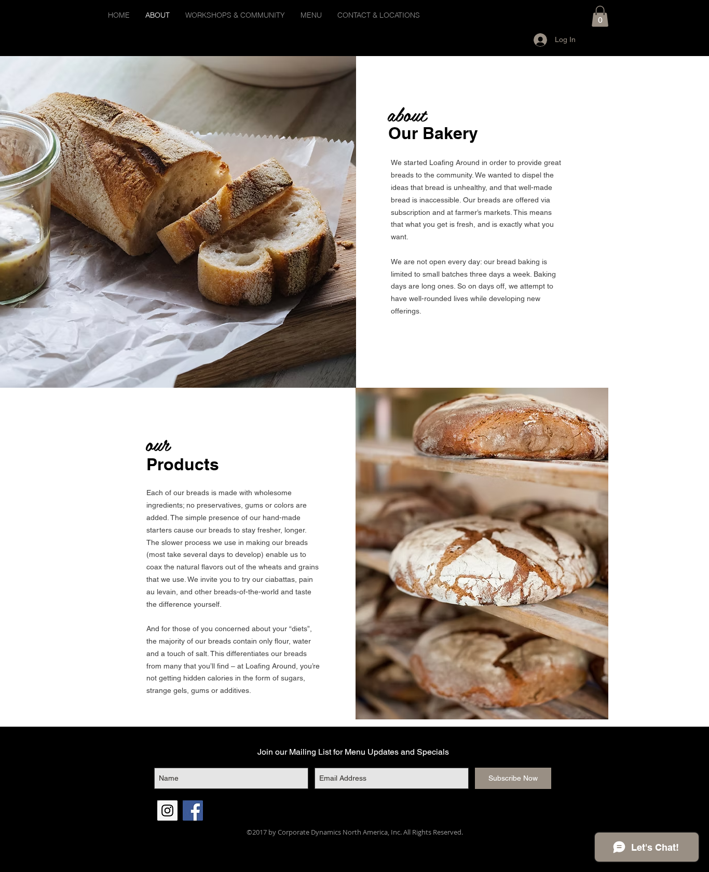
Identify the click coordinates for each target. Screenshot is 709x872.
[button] (600, 16)
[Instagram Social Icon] (167, 810)
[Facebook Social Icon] (193, 810)
